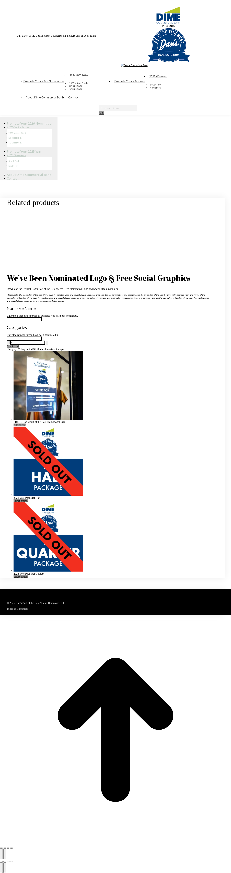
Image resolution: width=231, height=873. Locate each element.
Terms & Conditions (17, 608)
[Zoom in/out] (1, 848)
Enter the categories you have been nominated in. (33, 334)
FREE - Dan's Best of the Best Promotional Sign (39, 421)
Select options (21, 500)
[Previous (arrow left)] (1, 854)
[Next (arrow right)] (4, 854)
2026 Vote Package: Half (27, 497)
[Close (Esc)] (11, 848)
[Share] (8, 848)
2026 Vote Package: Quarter (29, 573)
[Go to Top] (115, 844)
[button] (28, 118)
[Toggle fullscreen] (4, 848)
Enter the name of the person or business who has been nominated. (42, 315)
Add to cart (13, 346)
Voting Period (25, 349)
